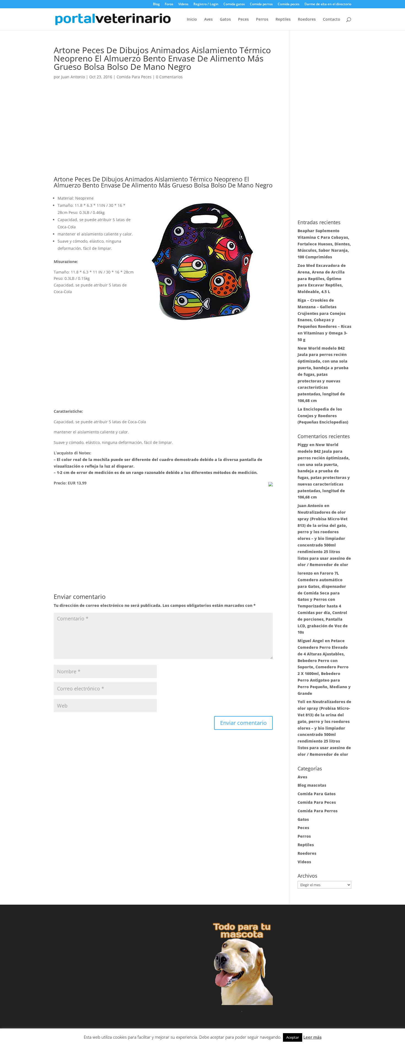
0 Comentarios (169, 76)
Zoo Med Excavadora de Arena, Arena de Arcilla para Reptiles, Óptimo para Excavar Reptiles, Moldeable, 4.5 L (322, 278)
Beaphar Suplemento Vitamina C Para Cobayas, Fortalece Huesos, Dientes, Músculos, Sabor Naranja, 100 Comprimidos (324, 243)
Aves (208, 19)
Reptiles (283, 19)
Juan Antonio (73, 76)
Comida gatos (234, 4)
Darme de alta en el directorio (327, 4)
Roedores (307, 19)
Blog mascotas (312, 785)
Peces (243, 19)
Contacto (331, 19)
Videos (183, 4)
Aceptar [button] (292, 1037)
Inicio (192, 19)
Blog (156, 4)
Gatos (225, 19)
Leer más (312, 1037)
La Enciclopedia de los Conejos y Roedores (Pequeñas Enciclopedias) (323, 415)
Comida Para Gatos (317, 793)
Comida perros (261, 4)
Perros (262, 19)
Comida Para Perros (317, 810)
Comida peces (288, 4)
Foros (169, 4)
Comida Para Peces (134, 76)
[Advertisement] (163, 135)
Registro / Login (205, 4)
